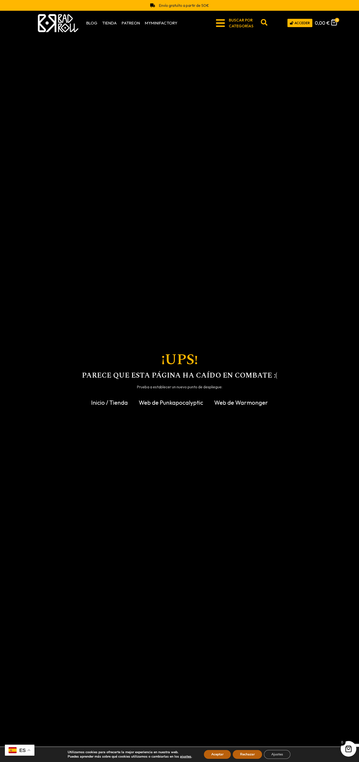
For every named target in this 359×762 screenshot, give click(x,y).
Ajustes (277, 754)
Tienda (109, 22)
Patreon (131, 22)
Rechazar (247, 754)
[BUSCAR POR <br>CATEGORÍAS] (220, 23)
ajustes (185, 756)
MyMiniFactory (161, 22)
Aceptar (217, 754)
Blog (91, 22)
